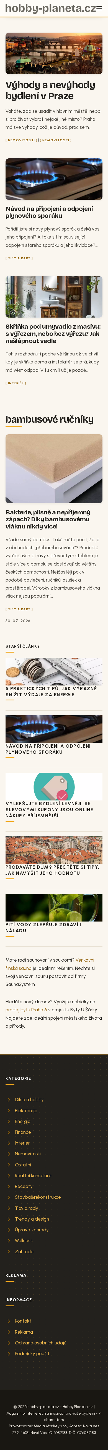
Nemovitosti (21, 140)
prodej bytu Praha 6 (26, 1009)
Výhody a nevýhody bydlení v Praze (50, 90)
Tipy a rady (19, 258)
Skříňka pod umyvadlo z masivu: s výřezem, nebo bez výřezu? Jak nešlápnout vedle (53, 333)
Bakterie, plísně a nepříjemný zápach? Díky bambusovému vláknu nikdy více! (48, 519)
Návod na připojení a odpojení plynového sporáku (49, 212)
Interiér (16, 383)
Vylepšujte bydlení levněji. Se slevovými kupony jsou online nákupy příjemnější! (49, 809)
